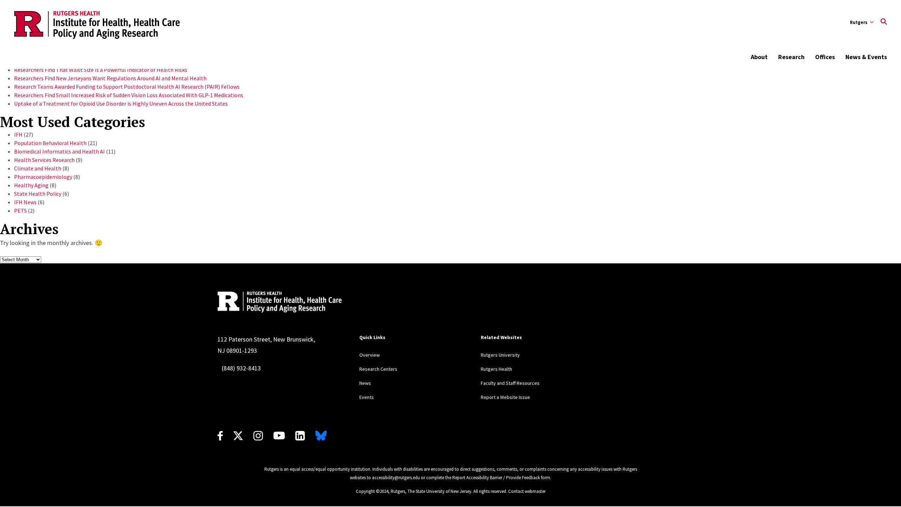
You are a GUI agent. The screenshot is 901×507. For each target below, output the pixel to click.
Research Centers (378, 369)
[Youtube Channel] (279, 435)
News (365, 383)
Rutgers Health (496, 369)
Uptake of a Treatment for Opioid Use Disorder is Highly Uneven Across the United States (121, 103)
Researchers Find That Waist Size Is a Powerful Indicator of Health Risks (100, 69)
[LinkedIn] (300, 435)
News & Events (866, 57)
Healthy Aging (31, 185)
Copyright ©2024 (372, 491)
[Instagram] (258, 435)
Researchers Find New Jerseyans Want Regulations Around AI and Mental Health (110, 78)
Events (366, 397)
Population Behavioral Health (50, 142)
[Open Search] (884, 22)
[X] (238, 435)
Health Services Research (44, 159)
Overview (369, 355)
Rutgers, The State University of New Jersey (431, 491)
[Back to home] (280, 302)
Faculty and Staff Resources (510, 383)
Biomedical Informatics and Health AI (59, 151)
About (759, 57)
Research (791, 57)
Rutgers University (500, 355)
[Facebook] (220, 435)
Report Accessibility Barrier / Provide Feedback (496, 478)
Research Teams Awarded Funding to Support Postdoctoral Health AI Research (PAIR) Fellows (127, 86)
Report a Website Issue (505, 397)
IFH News (25, 202)
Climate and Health (37, 168)
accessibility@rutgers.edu (396, 478)
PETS (20, 210)
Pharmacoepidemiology (43, 176)
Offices (825, 57)
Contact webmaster (527, 491)
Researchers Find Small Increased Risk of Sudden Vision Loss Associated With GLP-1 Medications (128, 95)
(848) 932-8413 (241, 368)
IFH (18, 134)
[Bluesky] (321, 436)
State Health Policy (37, 193)
